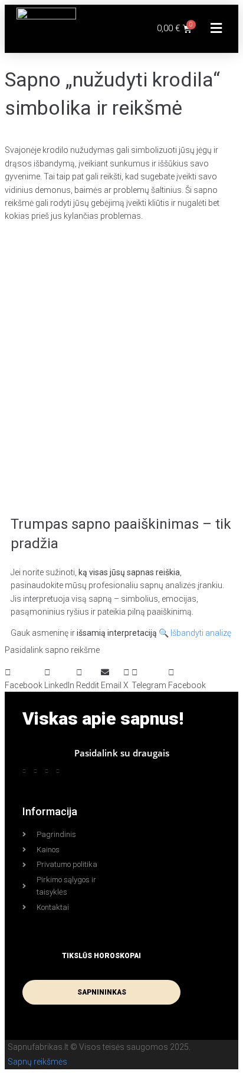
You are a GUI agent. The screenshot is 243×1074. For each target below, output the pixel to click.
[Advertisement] (121, 358)
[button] (216, 28)
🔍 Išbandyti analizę (195, 633)
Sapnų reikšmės (37, 1061)
